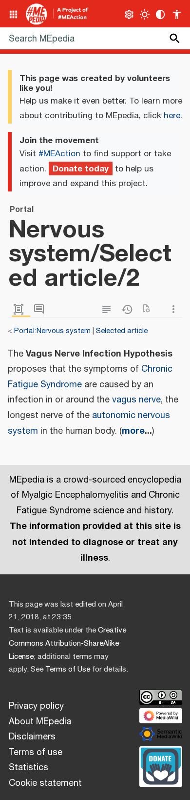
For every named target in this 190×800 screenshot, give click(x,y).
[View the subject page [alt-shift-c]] (21, 309)
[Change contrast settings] (160, 14)
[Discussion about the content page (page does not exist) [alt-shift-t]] (41, 309)
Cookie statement (45, 783)
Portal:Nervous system (52, 331)
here (172, 115)
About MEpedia (40, 722)
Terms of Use (67, 669)
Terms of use (35, 752)
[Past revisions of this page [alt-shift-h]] (129, 309)
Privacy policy (36, 706)
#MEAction (59, 153)
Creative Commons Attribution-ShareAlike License (67, 643)
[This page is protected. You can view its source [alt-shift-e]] (108, 309)
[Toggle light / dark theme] (145, 14)
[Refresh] (149, 309)
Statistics (28, 768)
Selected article (122, 331)
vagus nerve (136, 400)
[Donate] (160, 765)
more (133, 430)
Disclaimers (32, 737)
